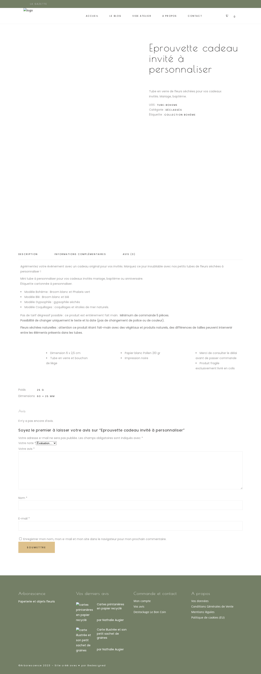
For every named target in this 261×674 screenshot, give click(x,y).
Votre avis (26, 449)
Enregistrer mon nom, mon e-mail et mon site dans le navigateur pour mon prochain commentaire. (94, 539)
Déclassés (174, 109)
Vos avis (139, 606)
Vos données (200, 601)
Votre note (27, 443)
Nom (22, 498)
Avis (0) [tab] (129, 254)
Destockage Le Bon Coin (150, 612)
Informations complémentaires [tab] (80, 254)
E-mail (24, 518)
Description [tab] (28, 254)
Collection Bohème (180, 114)
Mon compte (142, 601)
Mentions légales (203, 612)
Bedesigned (96, 665)
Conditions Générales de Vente (212, 606)
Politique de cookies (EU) (208, 617)
